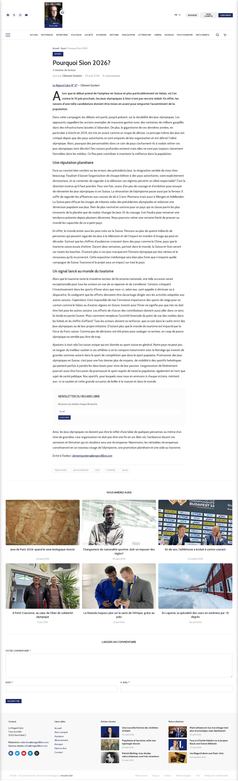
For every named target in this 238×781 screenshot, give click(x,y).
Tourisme (110, 470)
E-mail (125, 682)
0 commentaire (111, 75)
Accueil (34, 35)
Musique (169, 35)
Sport (64, 48)
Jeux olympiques (80, 470)
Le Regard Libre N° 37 (65, 85)
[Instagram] (20, 15)
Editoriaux (47, 35)
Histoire (114, 35)
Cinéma (157, 35)
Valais (125, 470)
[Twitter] (17, 753)
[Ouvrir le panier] (225, 35)
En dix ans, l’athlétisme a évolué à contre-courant (195, 549)
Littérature (144, 35)
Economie (101, 35)
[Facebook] (8, 15)
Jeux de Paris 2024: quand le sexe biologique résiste (43, 549)
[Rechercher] (217, 35)
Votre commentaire (18, 650)
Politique (76, 35)
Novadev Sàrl (67, 775)
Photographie (185, 35)
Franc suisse (60, 470)
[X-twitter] (14, 15)
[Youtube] (26, 15)
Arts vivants (202, 35)
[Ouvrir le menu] (8, 35)
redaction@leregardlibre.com (34, 742)
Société (89, 35)
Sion (97, 470)
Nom (9, 682)
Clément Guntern (72, 75)
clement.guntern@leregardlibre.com (92, 456)
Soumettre (14, 701)
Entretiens (62, 35)
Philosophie (128, 35)
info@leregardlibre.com (36, 745)
